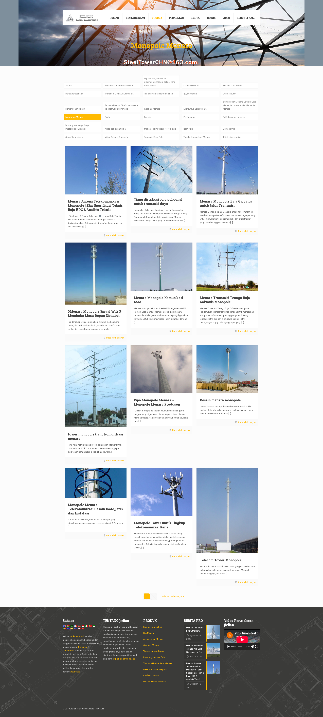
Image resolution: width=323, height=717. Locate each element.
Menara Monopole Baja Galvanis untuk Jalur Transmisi (226, 203)
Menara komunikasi (232, 85)
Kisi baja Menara (152, 109)
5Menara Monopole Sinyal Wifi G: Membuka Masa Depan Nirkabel (95, 313)
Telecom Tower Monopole (221, 560)
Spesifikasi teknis (74, 137)
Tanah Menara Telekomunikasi (158, 93)
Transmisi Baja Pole (153, 137)
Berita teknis (229, 129)
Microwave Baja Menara (195, 109)
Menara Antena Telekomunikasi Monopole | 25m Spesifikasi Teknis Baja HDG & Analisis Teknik (95, 205)
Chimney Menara (192, 85)
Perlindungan (190, 117)
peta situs (75, 671)
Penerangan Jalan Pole (154, 657)
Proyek (147, 117)
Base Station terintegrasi (155, 669)
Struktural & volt (77, 636)
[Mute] (252, 646)
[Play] (228, 646)
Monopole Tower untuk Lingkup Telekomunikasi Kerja (159, 525)
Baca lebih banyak (115, 235)
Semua (68, 85)
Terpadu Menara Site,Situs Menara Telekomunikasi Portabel (121, 107)
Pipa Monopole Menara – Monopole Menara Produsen (157, 402)
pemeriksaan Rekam (75, 109)
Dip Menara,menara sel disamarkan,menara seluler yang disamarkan (159, 82)
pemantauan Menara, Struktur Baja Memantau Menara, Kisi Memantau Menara (239, 105)
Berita (107, 117)
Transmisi (83, 647)
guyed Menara (190, 93)
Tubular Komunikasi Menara (197, 137)
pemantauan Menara (153, 639)
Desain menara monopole (220, 400)
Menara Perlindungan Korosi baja (160, 129)
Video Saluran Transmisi (116, 137)
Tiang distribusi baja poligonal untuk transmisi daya (158, 201)
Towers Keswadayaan (154, 651)
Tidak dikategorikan (232, 137)
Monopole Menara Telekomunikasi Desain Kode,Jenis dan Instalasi (95, 509)
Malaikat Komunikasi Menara (119, 85)
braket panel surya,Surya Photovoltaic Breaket (77, 127)
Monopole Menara (74, 117)
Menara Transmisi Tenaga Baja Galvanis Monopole (225, 300)
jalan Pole (188, 129)
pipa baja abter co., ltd (124, 659)
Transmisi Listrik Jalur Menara (119, 93)
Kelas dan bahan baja (115, 129)
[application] (242, 639)
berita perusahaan (74, 93)
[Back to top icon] (256, 708)
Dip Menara (148, 633)
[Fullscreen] (257, 646)
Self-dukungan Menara (234, 117)
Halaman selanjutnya (172, 596)
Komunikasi (68, 650)
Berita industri (229, 93)
